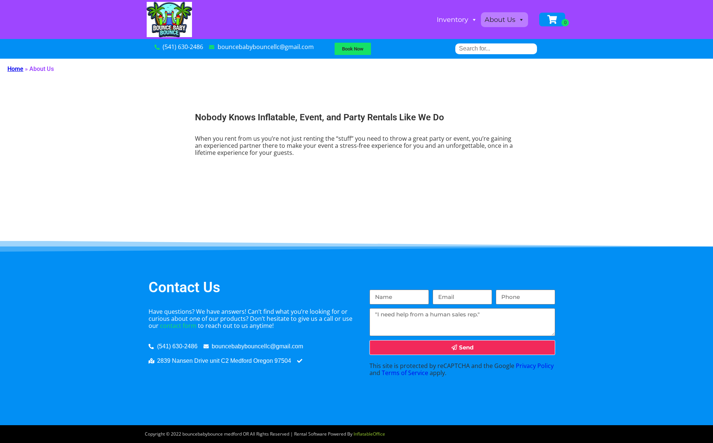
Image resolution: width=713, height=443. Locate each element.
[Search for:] (496, 48)
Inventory (452, 20)
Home (15, 68)
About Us (500, 20)
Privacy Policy (535, 366)
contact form (178, 326)
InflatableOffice (369, 434)
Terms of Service (405, 373)
